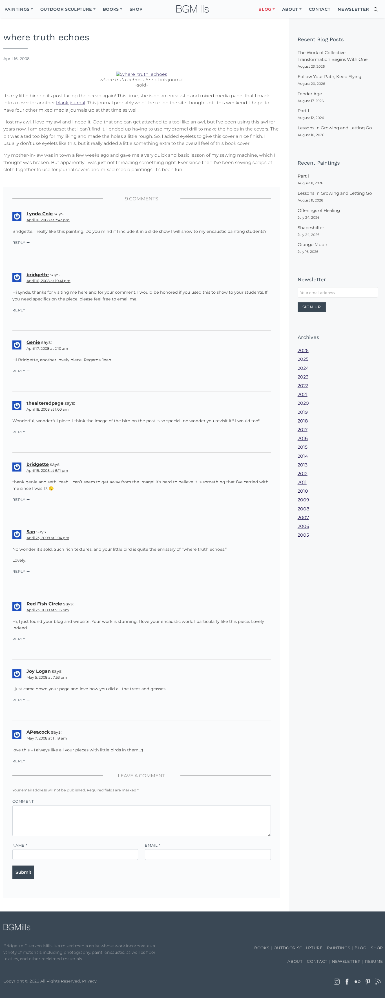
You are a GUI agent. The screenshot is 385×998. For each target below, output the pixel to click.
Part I (303, 110)
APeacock (38, 732)
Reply (18, 242)
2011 (302, 482)
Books (261, 948)
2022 (303, 385)
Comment (23, 801)
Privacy (89, 981)
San (30, 531)
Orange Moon (312, 244)
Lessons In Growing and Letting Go (335, 127)
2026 (303, 350)
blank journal (70, 102)
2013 (302, 465)
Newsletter (346, 961)
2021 (302, 394)
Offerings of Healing (319, 210)
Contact (317, 961)
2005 (303, 535)
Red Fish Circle (44, 604)
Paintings (338, 948)
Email (152, 845)
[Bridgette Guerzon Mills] (192, 9)
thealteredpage (44, 403)
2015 (302, 447)
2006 (303, 526)
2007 (303, 517)
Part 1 (303, 176)
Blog (361, 948)
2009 (303, 500)
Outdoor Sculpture (298, 948)
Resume (374, 961)
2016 (303, 438)
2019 (303, 412)
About (294, 961)
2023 (303, 377)
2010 (303, 491)
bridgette (37, 274)
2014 (303, 456)
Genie (33, 342)
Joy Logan (38, 671)
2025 (303, 359)
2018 (303, 421)
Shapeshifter (311, 227)
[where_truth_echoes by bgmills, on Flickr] (141, 73)
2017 (302, 429)
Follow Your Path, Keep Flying (329, 76)
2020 (303, 403)
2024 (303, 368)
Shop (377, 948)
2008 (303, 509)
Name (19, 845)
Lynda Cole (39, 213)
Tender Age (310, 93)
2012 (302, 473)
